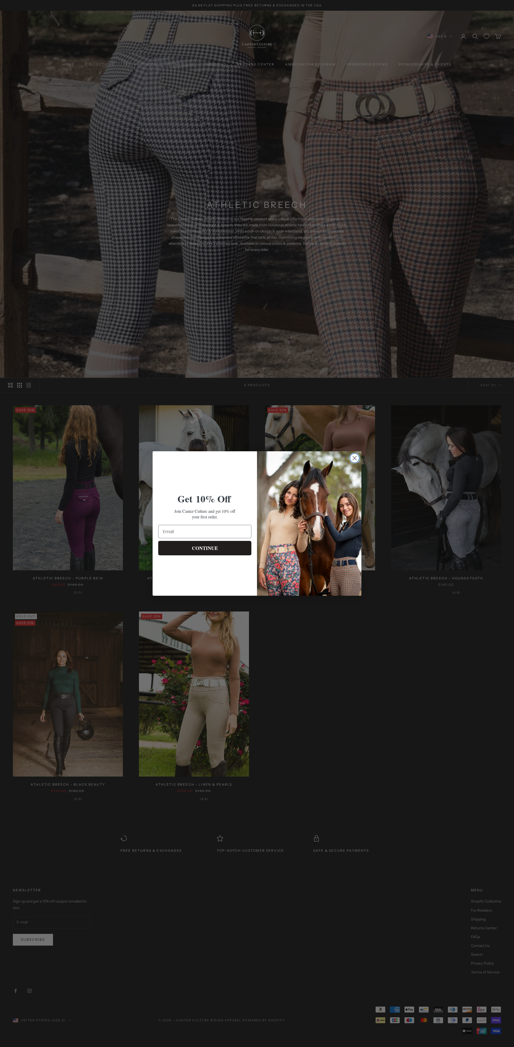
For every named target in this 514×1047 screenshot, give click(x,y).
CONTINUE (205, 548)
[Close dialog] (354, 458)
